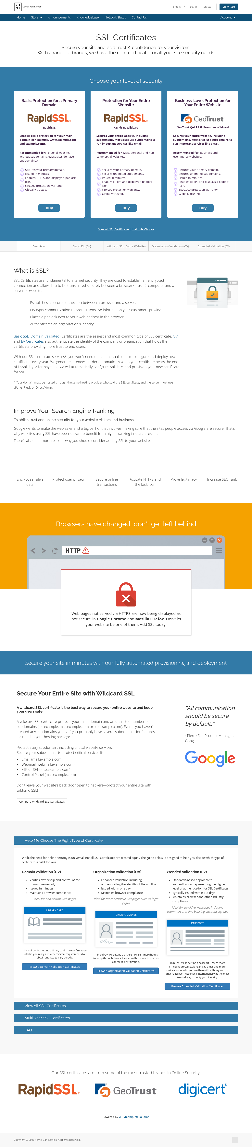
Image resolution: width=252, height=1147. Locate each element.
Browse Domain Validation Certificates (55, 967)
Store (35, 17)
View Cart (229, 7)
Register (207, 6)
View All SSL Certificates (113, 229)
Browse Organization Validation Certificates (126, 971)
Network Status (115, 17)
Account (226, 17)
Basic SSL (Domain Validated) (37, 336)
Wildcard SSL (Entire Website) (126, 246)
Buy (49, 208)
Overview (38, 246)
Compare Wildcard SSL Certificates (42, 801)
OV (175, 336)
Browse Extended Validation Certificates (197, 986)
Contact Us (139, 17)
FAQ (28, 1030)
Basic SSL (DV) (82, 246)
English (178, 6)
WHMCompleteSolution (134, 1117)
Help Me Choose (143, 229)
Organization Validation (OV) (170, 246)
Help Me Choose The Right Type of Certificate (64, 840)
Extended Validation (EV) (214, 246)
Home (21, 17)
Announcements (59, 17)
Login (193, 6)
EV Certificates (32, 341)
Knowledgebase (88, 17)
